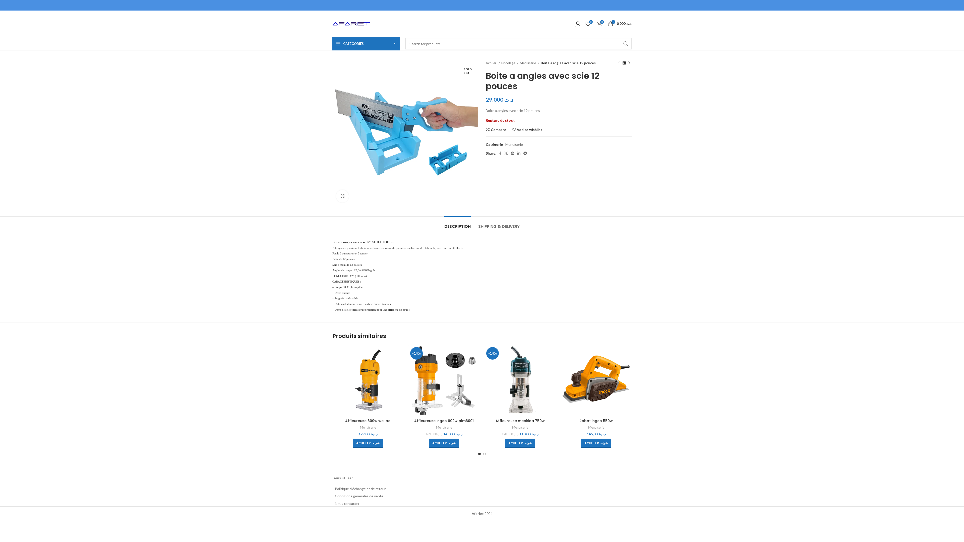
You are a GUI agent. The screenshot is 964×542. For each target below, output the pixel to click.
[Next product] (629, 63)
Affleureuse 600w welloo (368, 420)
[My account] (578, 24)
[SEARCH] (626, 43)
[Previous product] (619, 63)
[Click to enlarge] (342, 196)
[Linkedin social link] (519, 153)
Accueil (491, 63)
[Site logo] (351, 23)
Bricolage (508, 63)
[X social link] (506, 153)
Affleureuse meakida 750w (520, 420)
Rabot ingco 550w (596, 420)
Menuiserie (528, 63)
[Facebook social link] (500, 153)
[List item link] (482, 489)
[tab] (457, 224)
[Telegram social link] (525, 153)
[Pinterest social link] (512, 153)
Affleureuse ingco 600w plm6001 (444, 420)
